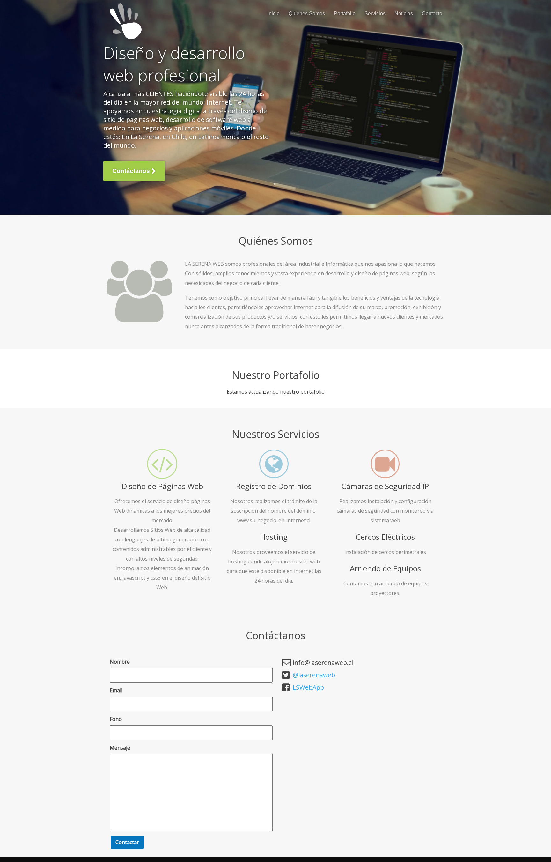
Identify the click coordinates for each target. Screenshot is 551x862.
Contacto (432, 13)
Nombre (120, 661)
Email (116, 690)
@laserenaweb (314, 675)
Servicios (375, 13)
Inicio (274, 13)
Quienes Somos (307, 13)
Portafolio (345, 13)
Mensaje (120, 747)
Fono (116, 719)
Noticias (403, 13)
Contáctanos (131, 170)
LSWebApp (308, 687)
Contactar (127, 842)
